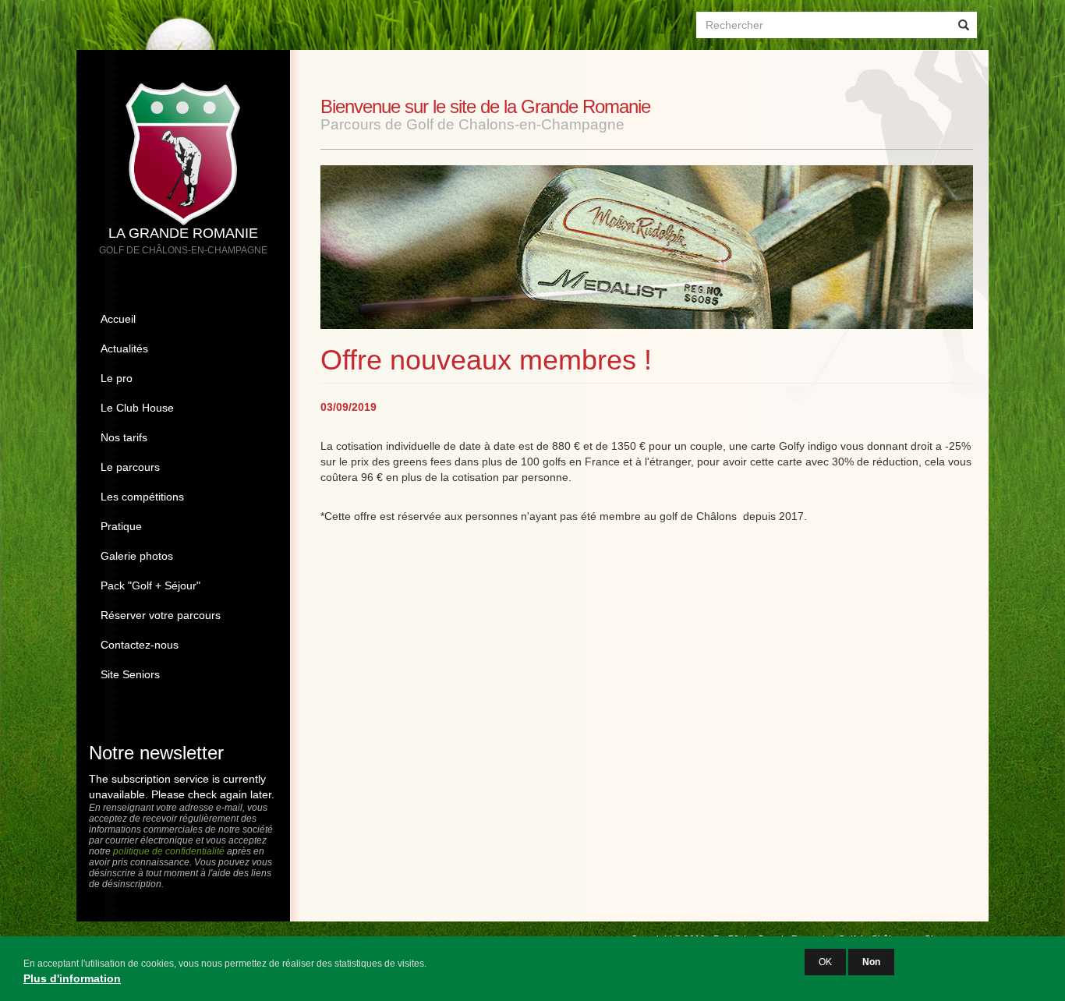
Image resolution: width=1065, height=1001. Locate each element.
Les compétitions (142, 496)
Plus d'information (72, 978)
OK (825, 961)
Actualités (124, 348)
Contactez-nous (140, 644)
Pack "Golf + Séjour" (150, 585)
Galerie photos (137, 556)
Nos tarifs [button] (124, 437)
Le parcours (130, 467)
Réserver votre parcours (161, 615)
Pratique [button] (121, 526)
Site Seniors (130, 674)
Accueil (118, 319)
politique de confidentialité (169, 851)
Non (871, 961)
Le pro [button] (117, 378)
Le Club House (137, 407)
